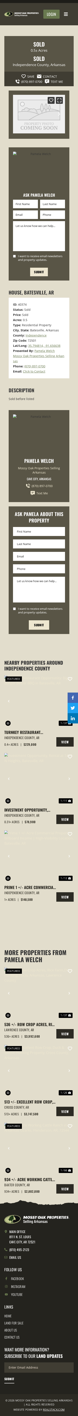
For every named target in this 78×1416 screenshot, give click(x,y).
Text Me (42, 493)
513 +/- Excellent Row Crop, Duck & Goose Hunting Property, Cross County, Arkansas (28, 1102)
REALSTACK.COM (54, 1409)
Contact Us (12, 1337)
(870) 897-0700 (34, 366)
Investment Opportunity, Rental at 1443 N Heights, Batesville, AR (26, 810)
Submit (39, 272)
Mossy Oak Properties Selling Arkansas (39, 470)
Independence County (31, 64)
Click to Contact (34, 371)
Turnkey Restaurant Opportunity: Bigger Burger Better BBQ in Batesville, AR (29, 732)
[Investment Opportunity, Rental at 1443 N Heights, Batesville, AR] (39, 779)
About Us (10, 1330)
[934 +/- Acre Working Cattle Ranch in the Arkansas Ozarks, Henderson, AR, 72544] (39, 1148)
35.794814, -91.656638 (44, 346)
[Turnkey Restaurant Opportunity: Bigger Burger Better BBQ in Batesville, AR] (39, 701)
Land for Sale (14, 1323)
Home (8, 1315)
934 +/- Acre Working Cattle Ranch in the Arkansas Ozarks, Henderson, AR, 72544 (30, 1179)
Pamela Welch (44, 351)
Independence (36, 335)
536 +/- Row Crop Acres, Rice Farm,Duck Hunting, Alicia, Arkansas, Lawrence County (30, 1024)
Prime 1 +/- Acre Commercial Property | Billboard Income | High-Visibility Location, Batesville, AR (29, 887)
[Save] (51, 100)
